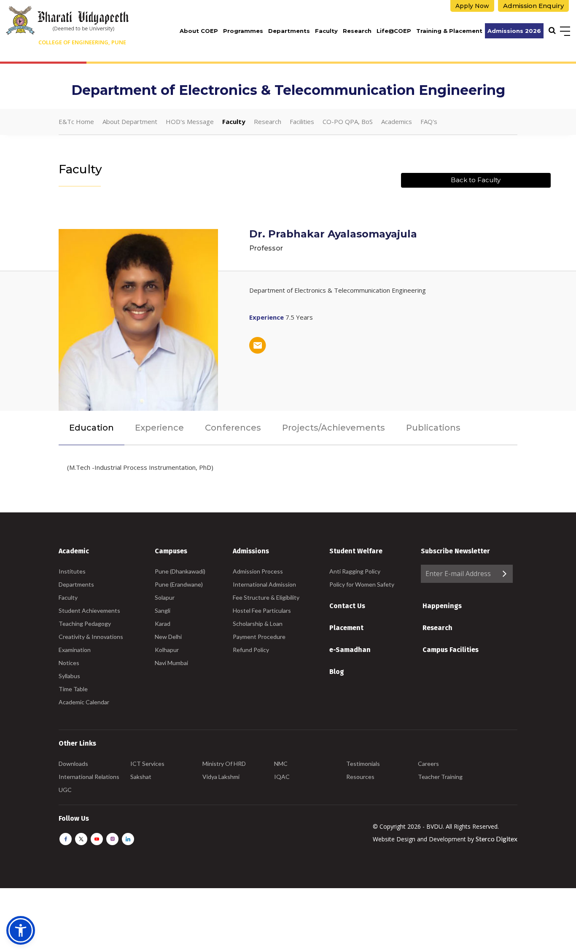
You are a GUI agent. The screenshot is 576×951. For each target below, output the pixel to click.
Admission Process (258, 571)
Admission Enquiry (533, 6)
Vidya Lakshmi (221, 776)
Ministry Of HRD (224, 763)
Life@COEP (394, 30)
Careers (428, 763)
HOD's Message (190, 121)
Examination (75, 649)
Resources (360, 776)
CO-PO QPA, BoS (348, 121)
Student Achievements (89, 610)
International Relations (89, 776)
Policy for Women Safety (361, 584)
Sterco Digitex (496, 839)
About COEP (199, 30)
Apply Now (472, 6)
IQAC (282, 776)
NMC (281, 763)
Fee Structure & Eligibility (266, 597)
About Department (129, 121)
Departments (289, 30)
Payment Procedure (259, 636)
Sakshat (140, 776)
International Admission (264, 584)
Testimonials (363, 763)
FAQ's (428, 121)
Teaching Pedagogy (85, 623)
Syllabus (69, 675)
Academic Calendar (84, 702)
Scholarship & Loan (258, 623)
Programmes (243, 30)
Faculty (326, 30)
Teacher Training (440, 776)
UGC (65, 789)
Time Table (73, 688)
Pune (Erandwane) (179, 584)
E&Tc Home (76, 121)
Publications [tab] (433, 428)
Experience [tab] (159, 428)
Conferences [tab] (233, 428)
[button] (20, 930)
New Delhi (168, 636)
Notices (69, 662)
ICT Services (147, 763)
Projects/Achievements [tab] (333, 428)
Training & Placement (449, 30)
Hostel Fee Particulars (262, 610)
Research (357, 30)
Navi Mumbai (171, 662)
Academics (396, 121)
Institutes (72, 571)
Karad (162, 623)
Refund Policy (251, 649)
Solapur (165, 597)
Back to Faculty (476, 180)
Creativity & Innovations (91, 636)
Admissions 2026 (514, 30)
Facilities (302, 121)
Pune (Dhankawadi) (180, 571)
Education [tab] (91, 428)
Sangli (162, 610)
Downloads (73, 763)
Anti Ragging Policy (354, 571)
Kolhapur (167, 649)
